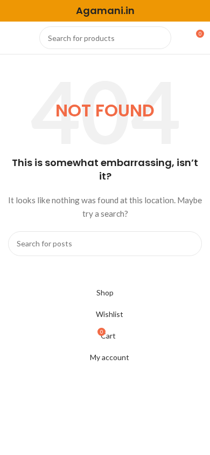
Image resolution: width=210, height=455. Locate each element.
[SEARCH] (160, 37)
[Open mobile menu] (12, 38)
